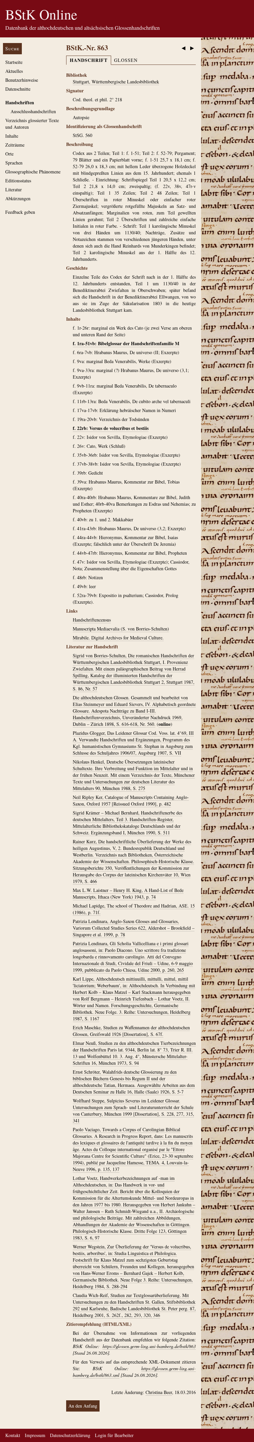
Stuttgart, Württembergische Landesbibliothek (116, 81)
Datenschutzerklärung (70, 1435)
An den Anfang (82, 1406)
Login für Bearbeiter (114, 1435)
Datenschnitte (17, 89)
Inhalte (11, 136)
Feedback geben (20, 212)
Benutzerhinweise (21, 80)
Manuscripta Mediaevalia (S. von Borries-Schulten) (121, 629)
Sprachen (13, 163)
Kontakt (12, 1435)
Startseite (13, 62)
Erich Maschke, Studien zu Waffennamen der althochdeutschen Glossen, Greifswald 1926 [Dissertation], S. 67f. (131, 1030)
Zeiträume (14, 145)
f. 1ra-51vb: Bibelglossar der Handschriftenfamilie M (126, 343)
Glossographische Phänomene (33, 171)
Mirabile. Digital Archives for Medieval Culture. (118, 637)
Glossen (126, 60)
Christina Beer (159, 1392)
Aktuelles (14, 71)
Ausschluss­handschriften (33, 111)
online (164, 724)
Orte (9, 154)
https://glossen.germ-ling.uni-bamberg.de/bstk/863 (149, 1346)
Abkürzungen (17, 198)
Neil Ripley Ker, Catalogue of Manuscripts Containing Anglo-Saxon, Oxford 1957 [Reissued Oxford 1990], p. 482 (131, 800)
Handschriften (19, 102)
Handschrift (88, 60)
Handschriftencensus (92, 620)
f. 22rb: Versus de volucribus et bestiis (110, 428)
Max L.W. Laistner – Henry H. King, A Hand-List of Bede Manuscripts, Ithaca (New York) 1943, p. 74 (128, 893)
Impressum (35, 1435)
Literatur (13, 189)
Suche (12, 48)
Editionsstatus (18, 180)
